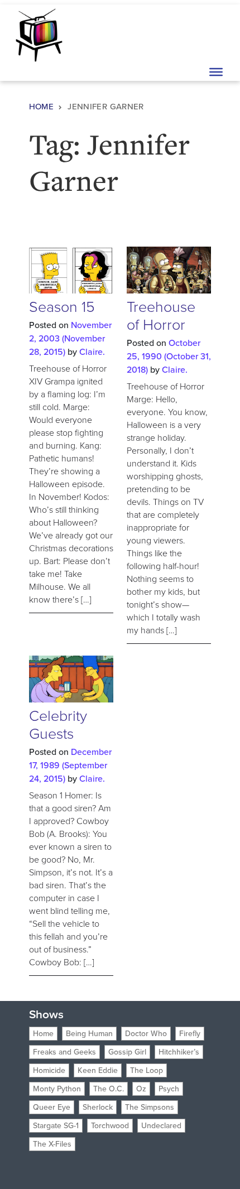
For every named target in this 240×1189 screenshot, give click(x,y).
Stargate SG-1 (56, 1126)
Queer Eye (51, 1107)
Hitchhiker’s (179, 1052)
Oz (141, 1089)
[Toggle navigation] (215, 34)
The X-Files (52, 1144)
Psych (169, 1089)
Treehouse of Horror (161, 316)
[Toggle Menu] (216, 72)
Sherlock (98, 1107)
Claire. (92, 351)
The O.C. (108, 1089)
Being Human (89, 1033)
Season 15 (62, 307)
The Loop (146, 1070)
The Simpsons (149, 1107)
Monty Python (57, 1089)
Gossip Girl (127, 1052)
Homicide (49, 1070)
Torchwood (110, 1126)
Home (41, 106)
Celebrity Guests (58, 725)
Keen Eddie (98, 1070)
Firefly (189, 1033)
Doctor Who (146, 1033)
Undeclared (161, 1126)
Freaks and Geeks (64, 1052)
